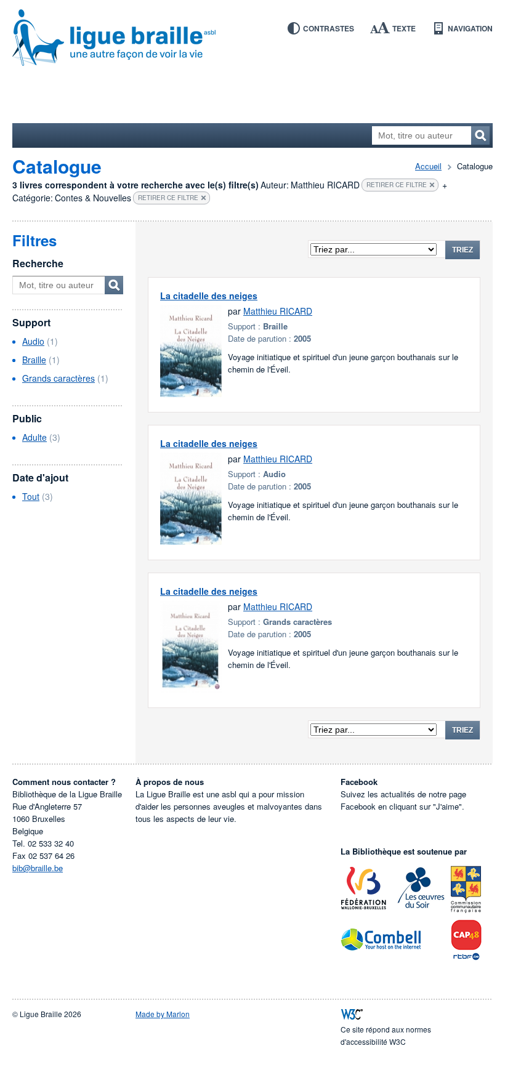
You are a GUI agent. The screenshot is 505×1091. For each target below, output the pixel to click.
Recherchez (480, 135)
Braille (34, 359)
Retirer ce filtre (396, 184)
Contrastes (328, 28)
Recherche (37, 263)
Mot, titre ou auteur (114, 285)
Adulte (34, 437)
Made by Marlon (162, 1013)
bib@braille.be (37, 868)
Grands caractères (58, 378)
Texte (404, 28)
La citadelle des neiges (208, 295)
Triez (462, 250)
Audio (33, 341)
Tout (30, 496)
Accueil (428, 166)
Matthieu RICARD (277, 311)
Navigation (470, 28)
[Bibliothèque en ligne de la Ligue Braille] (252, 38)
